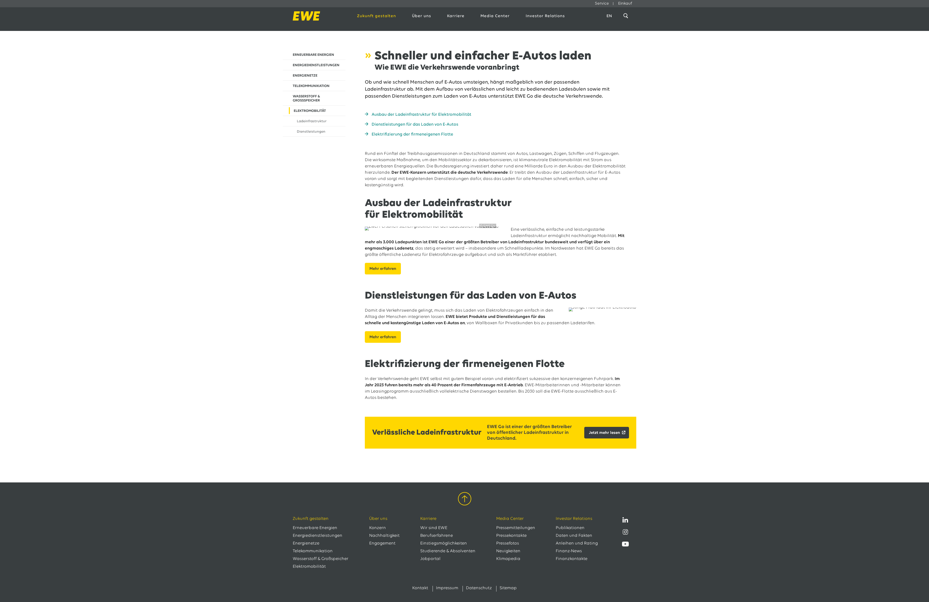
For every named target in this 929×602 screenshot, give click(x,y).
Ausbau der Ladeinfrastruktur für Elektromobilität (421, 115)
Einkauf (625, 3)
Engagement (382, 543)
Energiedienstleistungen (317, 536)
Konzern (377, 528)
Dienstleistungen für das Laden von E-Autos (415, 124)
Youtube (625, 544)
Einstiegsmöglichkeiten (443, 543)
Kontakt (420, 588)
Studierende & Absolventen (447, 551)
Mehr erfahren (382, 269)
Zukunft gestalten (376, 16)
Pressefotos (507, 543)
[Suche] (626, 16)
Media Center (495, 16)
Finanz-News (569, 551)
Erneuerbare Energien (315, 528)
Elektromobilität (309, 567)
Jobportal (430, 559)
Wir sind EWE (433, 528)
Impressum (447, 588)
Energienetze (306, 543)
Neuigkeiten (508, 551)
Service (602, 3)
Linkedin (625, 519)
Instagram (625, 532)
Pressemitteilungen (515, 528)
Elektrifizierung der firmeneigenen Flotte (412, 134)
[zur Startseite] (320, 16)
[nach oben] (464, 499)
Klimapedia (508, 559)
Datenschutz (479, 588)
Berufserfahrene (436, 536)
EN (609, 16)
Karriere (455, 16)
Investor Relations (545, 16)
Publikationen (570, 528)
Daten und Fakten (574, 536)
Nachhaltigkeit (384, 536)
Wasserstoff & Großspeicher (320, 559)
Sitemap (508, 588)
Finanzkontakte (571, 559)
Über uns (421, 16)
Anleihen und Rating (577, 543)
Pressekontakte (511, 536)
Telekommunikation (313, 551)
